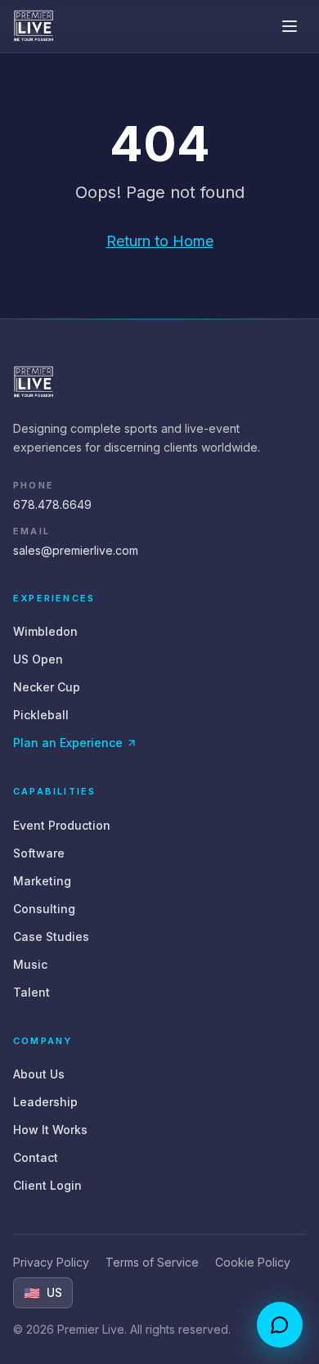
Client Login (47, 1185)
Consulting (44, 909)
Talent (31, 992)
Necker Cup (46, 687)
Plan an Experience (68, 743)
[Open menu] (289, 26)
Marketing (42, 881)
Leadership (45, 1102)
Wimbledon (45, 631)
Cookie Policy (252, 1262)
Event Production (61, 825)
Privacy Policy (51, 1262)
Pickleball (41, 715)
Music (30, 964)
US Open (38, 659)
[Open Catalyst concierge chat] (280, 1325)
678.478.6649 (52, 504)
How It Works (50, 1130)
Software (39, 853)
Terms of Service (152, 1262)
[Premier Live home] (33, 26)
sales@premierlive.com (75, 550)
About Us (39, 1074)
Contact (35, 1157)
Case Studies (51, 936)
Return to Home (159, 241)
